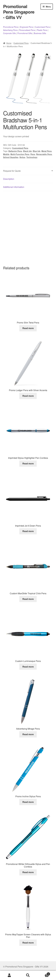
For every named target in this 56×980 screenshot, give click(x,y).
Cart (43, 973)
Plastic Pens (42, 30)
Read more (28, 328)
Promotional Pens (10, 27)
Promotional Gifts (24, 33)
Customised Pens (42, 27)
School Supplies (10, 157)
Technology (31, 157)
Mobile (6, 154)
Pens (32, 154)
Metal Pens (46, 151)
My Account (9, 975)
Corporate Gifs (9, 33)
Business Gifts (40, 33)
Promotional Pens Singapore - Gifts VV (18, 11)
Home (8, 43)
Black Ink (27, 151)
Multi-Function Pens (19, 154)
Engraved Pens (26, 27)
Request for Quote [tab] (12, 170)
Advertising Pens (10, 30)
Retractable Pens (44, 154)
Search (28, 975)
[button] (49, 58)
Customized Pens (21, 43)
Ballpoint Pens (15, 151)
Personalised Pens (27, 30)
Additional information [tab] (13, 187)
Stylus (22, 157)
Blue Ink (36, 151)
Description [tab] (8, 178)
